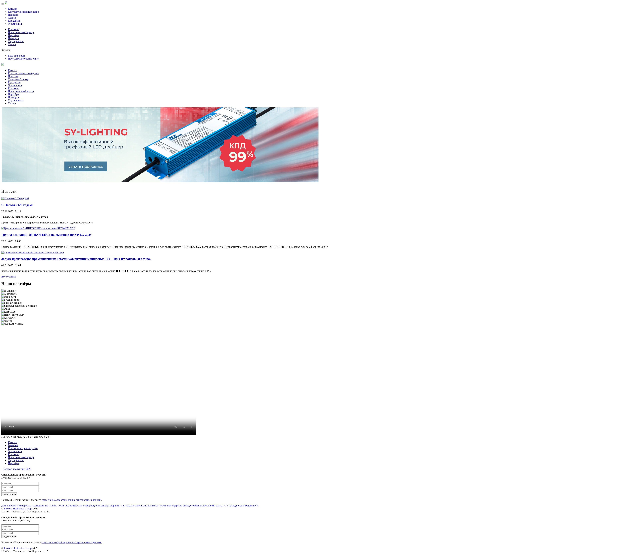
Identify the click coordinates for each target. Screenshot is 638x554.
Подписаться (9, 494)
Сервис (12, 17)
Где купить (14, 20)
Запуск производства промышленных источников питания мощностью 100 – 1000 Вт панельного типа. (76, 259)
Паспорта (13, 38)
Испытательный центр (21, 32)
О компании (15, 23)
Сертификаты (16, 41)
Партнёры (13, 35)
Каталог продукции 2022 (16, 469)
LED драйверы (16, 55)
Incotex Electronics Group (18, 508)
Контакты (13, 29)
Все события (8, 276)
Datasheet (13, 445)
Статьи (12, 44)
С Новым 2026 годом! (17, 205)
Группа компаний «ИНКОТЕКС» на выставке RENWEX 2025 (46, 234)
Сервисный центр (18, 79)
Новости (13, 14)
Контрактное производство (23, 11)
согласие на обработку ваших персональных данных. (72, 499)
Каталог (12, 8)
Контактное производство (23, 448)
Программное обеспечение (23, 58)
